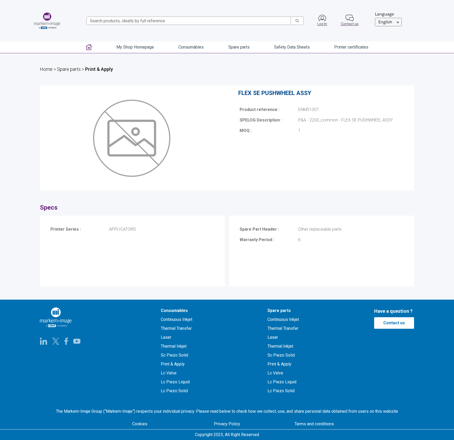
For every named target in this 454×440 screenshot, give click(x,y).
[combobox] (187, 21)
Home (46, 69)
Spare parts (69, 69)
